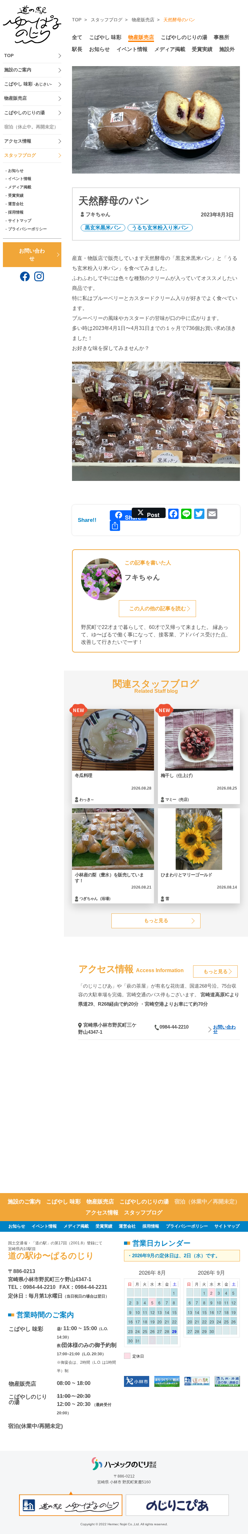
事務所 (221, 37)
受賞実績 (16, 195)
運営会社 (16, 204)
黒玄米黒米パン (103, 227)
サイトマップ (19, 220)
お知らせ (16, 170)
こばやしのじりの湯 (24, 112)
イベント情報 (19, 178)
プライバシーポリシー (27, 229)
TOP (9, 55)
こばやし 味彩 (28, 84)
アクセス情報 (17, 141)
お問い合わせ (32, 254)
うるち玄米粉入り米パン (160, 227)
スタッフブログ (20, 155)
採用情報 (16, 212)
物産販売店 (15, 98)
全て (77, 37)
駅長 (77, 49)
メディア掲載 (19, 187)
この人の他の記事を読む (157, 608)
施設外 (227, 49)
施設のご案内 (17, 69)
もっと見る (156, 920)
